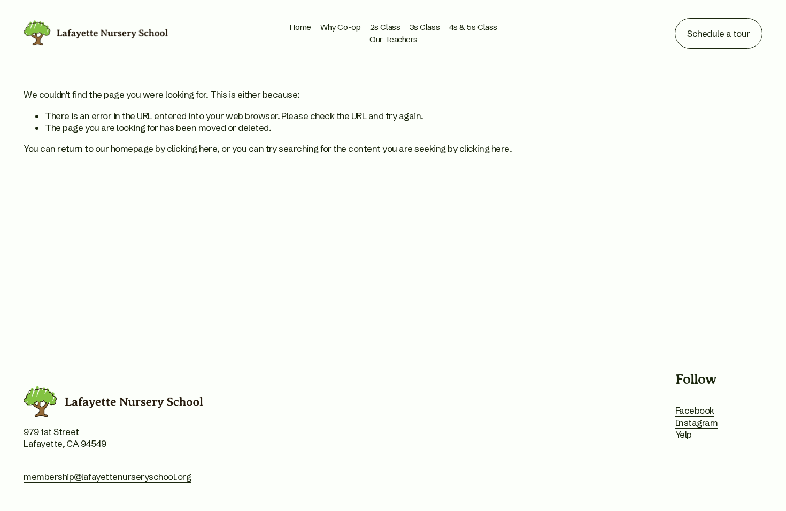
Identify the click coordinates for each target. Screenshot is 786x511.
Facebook (694, 410)
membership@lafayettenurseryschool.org (107, 476)
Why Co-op (340, 27)
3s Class (425, 27)
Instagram (696, 422)
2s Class (385, 27)
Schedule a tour (718, 33)
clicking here (192, 148)
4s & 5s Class (473, 27)
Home (300, 27)
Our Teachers (393, 39)
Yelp (683, 434)
